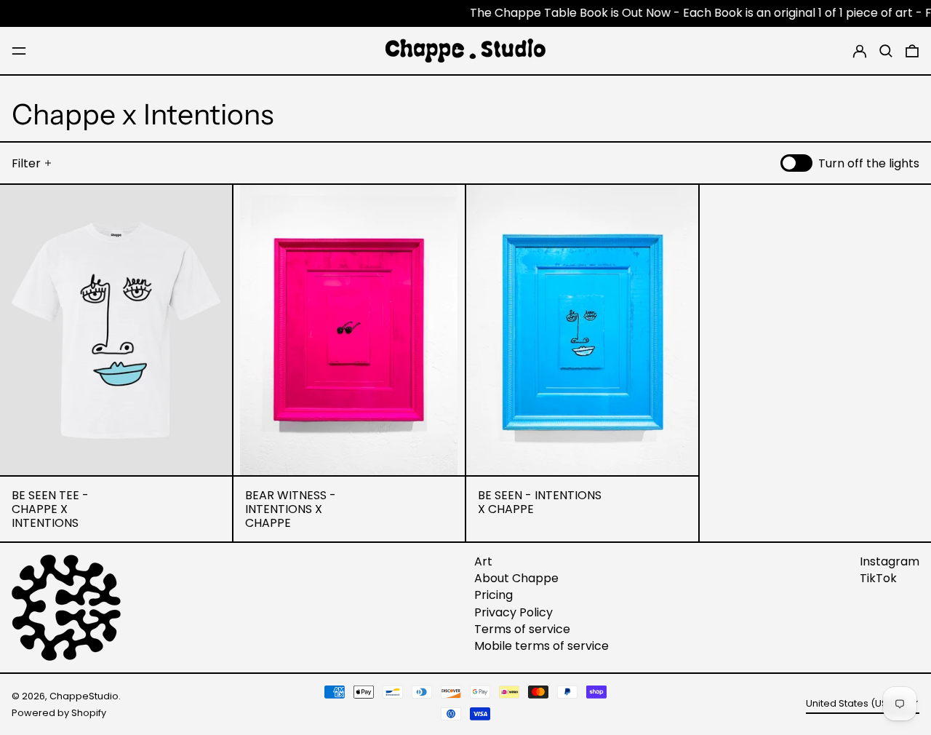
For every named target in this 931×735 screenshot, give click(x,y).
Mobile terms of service (541, 645)
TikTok (878, 578)
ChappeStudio (84, 696)
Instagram (889, 561)
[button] (886, 51)
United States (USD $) (857, 703)
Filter (26, 163)
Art (483, 561)
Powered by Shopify (59, 713)
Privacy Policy (513, 612)
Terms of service (522, 629)
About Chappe (516, 578)
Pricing (493, 595)
